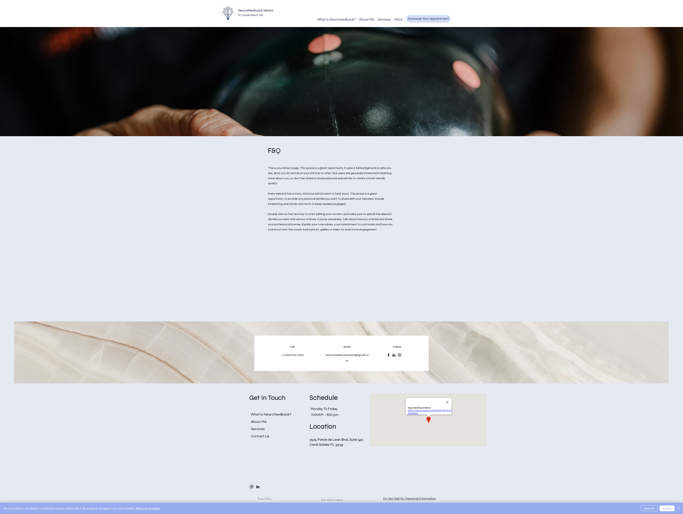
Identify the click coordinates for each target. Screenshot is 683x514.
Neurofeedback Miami (255, 10)
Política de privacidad (148, 508)
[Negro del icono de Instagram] (251, 486)
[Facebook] (388, 355)
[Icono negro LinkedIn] (258, 486)
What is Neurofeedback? (271, 414)
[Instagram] (399, 355)
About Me (259, 422)
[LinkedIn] (394, 355)
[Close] (679, 508)
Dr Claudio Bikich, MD (250, 15)
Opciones (649, 508)
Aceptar (667, 508)
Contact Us (260, 436)
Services (258, 429)
